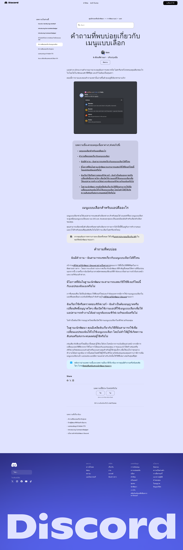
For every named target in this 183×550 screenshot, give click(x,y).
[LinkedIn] (73, 380)
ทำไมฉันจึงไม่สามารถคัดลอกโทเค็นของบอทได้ (49, 38)
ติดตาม (105, 62)
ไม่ (110, 393)
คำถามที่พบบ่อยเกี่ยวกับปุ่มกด (46, 49)
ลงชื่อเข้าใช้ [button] (170, 3)
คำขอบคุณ (157, 480)
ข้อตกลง (156, 467)
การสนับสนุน (135, 467)
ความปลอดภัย (135, 470)
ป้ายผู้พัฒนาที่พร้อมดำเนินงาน (77, 422)
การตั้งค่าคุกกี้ (157, 473)
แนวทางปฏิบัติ (158, 477)
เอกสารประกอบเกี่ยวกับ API (125, 237)
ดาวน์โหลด (90, 467)
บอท (120, 18)
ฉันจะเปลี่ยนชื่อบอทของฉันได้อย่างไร (48, 58)
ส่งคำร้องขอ (94, 3)
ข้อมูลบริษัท (157, 487)
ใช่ (100, 393)
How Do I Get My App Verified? (47, 24)
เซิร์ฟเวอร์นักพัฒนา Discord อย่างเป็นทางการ (92, 265)
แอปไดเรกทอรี (91, 477)
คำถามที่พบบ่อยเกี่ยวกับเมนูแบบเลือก (47, 44)
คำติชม (85, 3)
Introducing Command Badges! (47, 33)
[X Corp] (70, 380)
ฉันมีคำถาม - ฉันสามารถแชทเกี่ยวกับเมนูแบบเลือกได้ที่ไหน (105, 162)
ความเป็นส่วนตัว (158, 470)
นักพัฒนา (134, 487)
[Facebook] (67, 380)
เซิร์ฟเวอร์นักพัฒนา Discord (115, 297)
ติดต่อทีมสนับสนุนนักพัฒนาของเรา (97, 366)
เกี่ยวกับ (111, 467)
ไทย (15, 472)
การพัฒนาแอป (111, 18)
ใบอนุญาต (156, 483)
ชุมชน (133, 483)
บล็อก (133, 473)
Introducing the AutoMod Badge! (47, 28)
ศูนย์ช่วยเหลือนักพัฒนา (96, 18)
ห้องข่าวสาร (112, 477)
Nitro (88, 470)
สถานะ (88, 473)
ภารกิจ (133, 490)
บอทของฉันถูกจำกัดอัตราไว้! (45, 53)
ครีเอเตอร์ (134, 480)
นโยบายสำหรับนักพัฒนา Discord (78, 433)
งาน (109, 470)
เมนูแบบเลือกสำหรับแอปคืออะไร (92, 151)
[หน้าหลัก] (11, 3)
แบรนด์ (110, 473)
